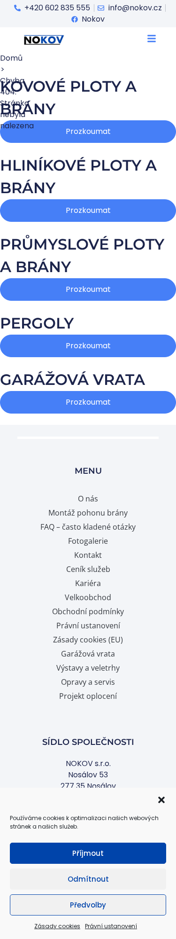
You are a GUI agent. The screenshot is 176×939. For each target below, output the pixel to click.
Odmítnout (88, 879)
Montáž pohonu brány (88, 513)
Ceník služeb (88, 569)
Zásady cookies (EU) (88, 639)
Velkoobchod (88, 597)
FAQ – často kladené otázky (88, 527)
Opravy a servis (88, 682)
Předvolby (88, 905)
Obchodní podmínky (88, 611)
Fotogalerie (88, 541)
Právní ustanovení (111, 926)
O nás (88, 498)
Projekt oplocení (88, 696)
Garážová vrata (88, 654)
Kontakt (88, 555)
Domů (11, 58)
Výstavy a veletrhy (88, 668)
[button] (161, 800)
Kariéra (88, 583)
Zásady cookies (57, 926)
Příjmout (88, 853)
